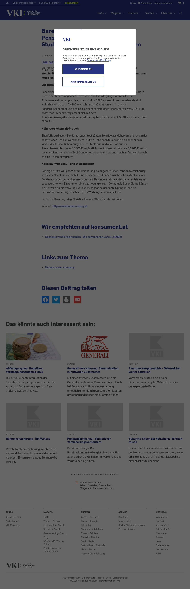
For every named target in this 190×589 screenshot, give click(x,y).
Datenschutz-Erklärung (99, 60)
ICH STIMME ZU (83, 69)
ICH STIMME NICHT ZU (83, 81)
